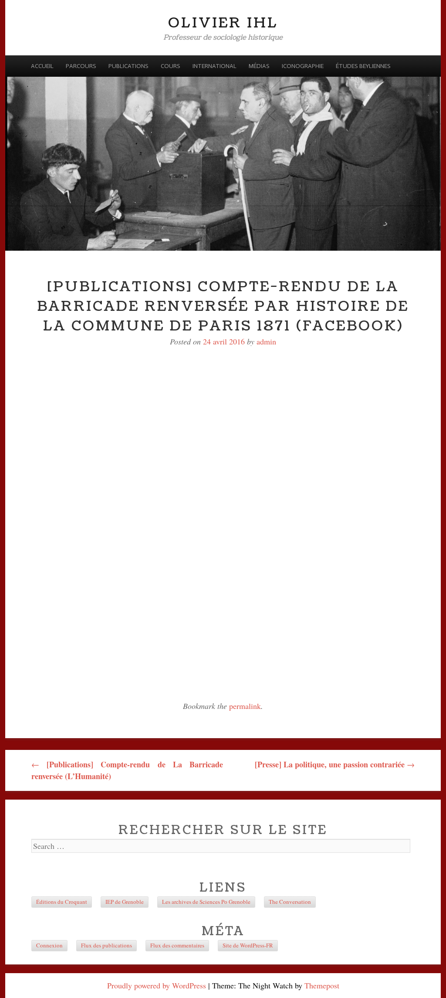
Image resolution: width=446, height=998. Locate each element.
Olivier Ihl (223, 23)
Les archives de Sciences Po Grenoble (206, 902)
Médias (259, 66)
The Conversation (290, 902)
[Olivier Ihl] (223, 153)
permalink (245, 706)
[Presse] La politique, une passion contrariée (335, 764)
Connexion (49, 945)
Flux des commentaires (177, 945)
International (215, 66)
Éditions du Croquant (61, 902)
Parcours (81, 66)
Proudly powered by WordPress (156, 985)
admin (266, 341)
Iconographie (303, 66)
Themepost (321, 985)
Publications (128, 66)
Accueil (42, 66)
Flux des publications (106, 945)
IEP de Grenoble (124, 902)
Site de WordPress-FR (248, 945)
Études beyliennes (363, 66)
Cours (170, 66)
